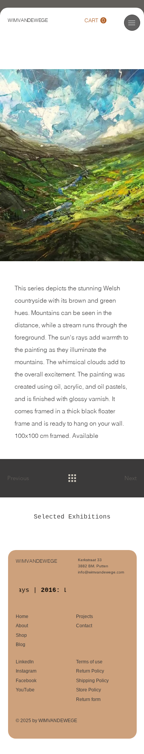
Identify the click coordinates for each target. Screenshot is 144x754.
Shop (21, 635)
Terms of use (89, 662)
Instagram (26, 671)
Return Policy (90, 671)
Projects (84, 616)
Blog (20, 644)
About (22, 625)
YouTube (25, 690)
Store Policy (88, 690)
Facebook (26, 680)
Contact (84, 625)
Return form (88, 699)
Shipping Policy (92, 680)
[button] (131, 22)
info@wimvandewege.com (101, 572)
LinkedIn (25, 662)
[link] (95, 20)
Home (22, 616)
